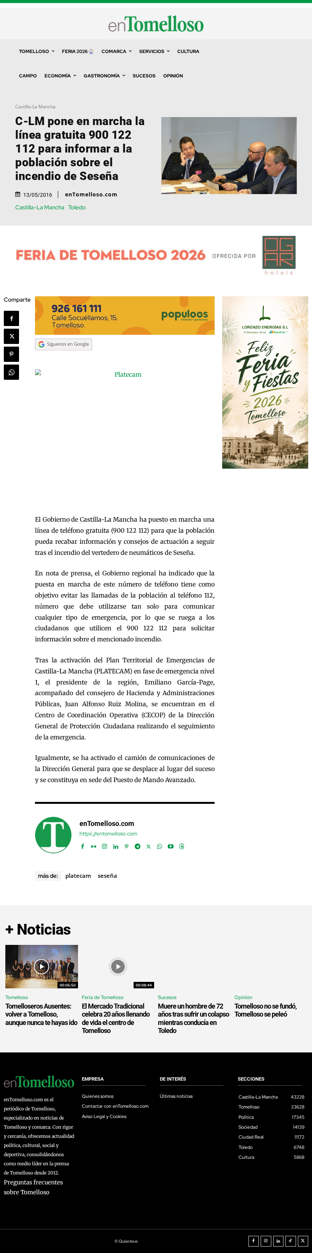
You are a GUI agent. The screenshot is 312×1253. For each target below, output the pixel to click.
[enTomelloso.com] (53, 835)
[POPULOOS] (125, 332)
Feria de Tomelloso (103, 997)
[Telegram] (137, 845)
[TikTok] (290, 1241)
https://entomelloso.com (108, 834)
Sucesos (167, 997)
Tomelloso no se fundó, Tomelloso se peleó (265, 1010)
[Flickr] (93, 845)
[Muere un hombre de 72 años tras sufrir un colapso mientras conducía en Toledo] (194, 966)
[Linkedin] (115, 845)
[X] (11, 336)
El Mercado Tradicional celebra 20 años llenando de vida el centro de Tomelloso (116, 1018)
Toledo (77, 207)
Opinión (243, 997)
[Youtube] (171, 845)
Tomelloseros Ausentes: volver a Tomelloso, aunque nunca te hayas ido (41, 1014)
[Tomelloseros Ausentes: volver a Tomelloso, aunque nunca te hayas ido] (41, 966)
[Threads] (182, 845)
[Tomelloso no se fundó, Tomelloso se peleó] (270, 966)
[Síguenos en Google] (63, 357)
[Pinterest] (11, 354)
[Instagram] (104, 845)
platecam (78, 875)
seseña (107, 875)
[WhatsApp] (11, 372)
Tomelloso (16, 997)
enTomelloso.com (91, 194)
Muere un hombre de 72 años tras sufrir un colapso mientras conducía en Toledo (193, 1018)
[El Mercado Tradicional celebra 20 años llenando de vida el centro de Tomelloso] (118, 966)
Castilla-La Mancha (35, 106)
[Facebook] (11, 318)
